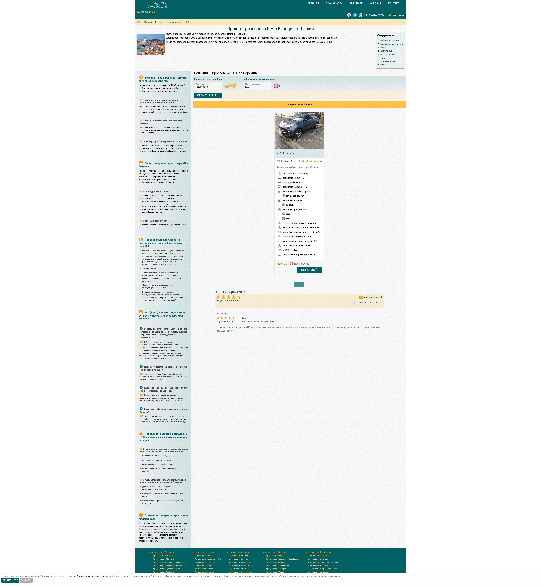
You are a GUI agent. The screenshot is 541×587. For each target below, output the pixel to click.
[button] (208, 86)
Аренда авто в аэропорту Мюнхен (168, 562)
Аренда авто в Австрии (274, 552)
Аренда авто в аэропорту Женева (323, 562)
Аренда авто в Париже (239, 555)
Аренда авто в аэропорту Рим (208, 559)
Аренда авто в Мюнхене (163, 559)
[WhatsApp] (360, 15)
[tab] (313, 3)
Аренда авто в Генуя (204, 565)
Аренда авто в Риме (203, 555)
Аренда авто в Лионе (238, 559)
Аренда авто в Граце (275, 572)
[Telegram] (355, 15)
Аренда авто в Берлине (163, 555)
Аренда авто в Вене (274, 555)
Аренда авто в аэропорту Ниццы (243, 565)
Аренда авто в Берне (317, 555)
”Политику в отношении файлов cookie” (96, 576)
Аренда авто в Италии (203, 552)
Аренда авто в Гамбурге (163, 572)
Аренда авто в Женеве (318, 559)
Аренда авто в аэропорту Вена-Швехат (283, 559)
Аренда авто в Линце (275, 562)
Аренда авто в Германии (162, 552)
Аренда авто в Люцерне (318, 572)
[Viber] (349, 15)
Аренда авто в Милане (205, 562)
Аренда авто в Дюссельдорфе (166, 569)
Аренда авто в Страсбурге (240, 572)
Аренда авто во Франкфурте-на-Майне (169, 565)
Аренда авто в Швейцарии (318, 552)
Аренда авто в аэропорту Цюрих (322, 569)
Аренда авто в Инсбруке (276, 569)
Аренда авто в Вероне (204, 569)
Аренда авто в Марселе (239, 562)
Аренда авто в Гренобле (239, 569)
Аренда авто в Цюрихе (318, 565)
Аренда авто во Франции (238, 552)
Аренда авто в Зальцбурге (277, 565)
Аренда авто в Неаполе (205, 572)
